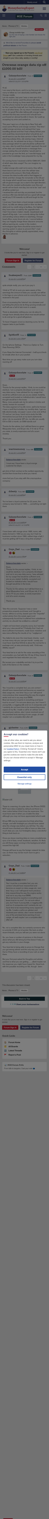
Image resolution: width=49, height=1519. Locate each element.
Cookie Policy (13, 748)
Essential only (24, 777)
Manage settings (25, 783)
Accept (24, 769)
